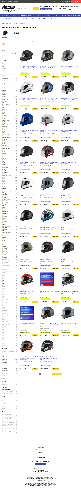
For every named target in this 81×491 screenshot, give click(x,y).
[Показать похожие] (21, 61)
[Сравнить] (36, 73)
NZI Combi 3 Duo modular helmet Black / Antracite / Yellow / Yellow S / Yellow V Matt (49, 291)
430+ (7, 11)
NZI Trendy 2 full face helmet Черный (28, 226)
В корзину (35, 76)
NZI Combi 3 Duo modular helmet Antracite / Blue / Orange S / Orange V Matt (49, 325)
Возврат (16, 1)
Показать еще (57, 374)
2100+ (3, 10)
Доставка (10, 1)
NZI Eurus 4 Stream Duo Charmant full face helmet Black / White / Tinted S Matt (49, 358)
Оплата (3, 1)
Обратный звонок (46, 9)
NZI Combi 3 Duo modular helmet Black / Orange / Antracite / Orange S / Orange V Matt (29, 358)
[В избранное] (58, 73)
